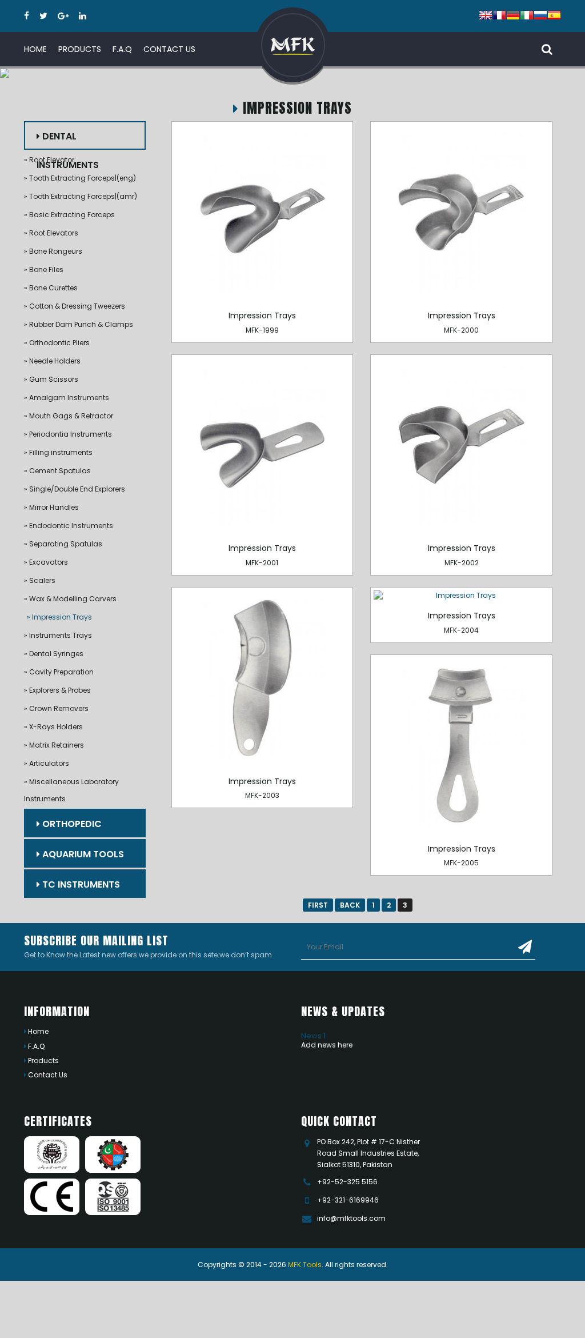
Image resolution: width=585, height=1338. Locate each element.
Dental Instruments (68, 140)
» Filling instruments (58, 452)
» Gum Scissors (51, 379)
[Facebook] (26, 16)
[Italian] (527, 14)
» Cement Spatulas (57, 471)
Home (37, 1031)
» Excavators (46, 562)
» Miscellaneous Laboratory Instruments (71, 790)
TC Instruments (80, 884)
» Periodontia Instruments (68, 434)
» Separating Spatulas (63, 544)
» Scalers (39, 580)
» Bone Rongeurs (53, 251)
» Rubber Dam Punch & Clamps (78, 324)
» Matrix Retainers (54, 745)
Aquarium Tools (82, 854)
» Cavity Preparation (59, 672)
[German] (513, 14)
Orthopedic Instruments (69, 827)
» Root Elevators (51, 233)
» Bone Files (43, 269)
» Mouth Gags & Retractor (68, 416)
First (318, 905)
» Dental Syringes (53, 653)
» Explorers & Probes (57, 690)
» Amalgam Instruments (66, 397)
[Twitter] (43, 16)
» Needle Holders (52, 361)
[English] (485, 14)
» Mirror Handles (51, 507)
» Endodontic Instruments (68, 525)
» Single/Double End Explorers (74, 489)
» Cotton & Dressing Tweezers (74, 306)
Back (350, 905)
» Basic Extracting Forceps (69, 214)
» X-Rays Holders (53, 727)
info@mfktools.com (351, 1218)
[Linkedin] (82, 16)
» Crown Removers (56, 708)
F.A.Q (35, 1046)
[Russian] (540, 14)
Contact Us (46, 1075)
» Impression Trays (59, 617)
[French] (499, 14)
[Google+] (63, 16)
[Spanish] (554, 14)
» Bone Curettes (51, 288)
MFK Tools (305, 1264)
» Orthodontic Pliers (57, 343)
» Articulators (46, 763)
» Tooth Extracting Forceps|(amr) (80, 196)
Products (42, 1060)
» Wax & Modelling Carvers (70, 599)
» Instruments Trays (58, 635)
